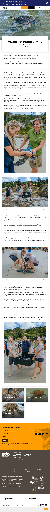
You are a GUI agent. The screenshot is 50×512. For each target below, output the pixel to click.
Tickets (24, 7)
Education (27, 469)
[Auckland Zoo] (5, 8)
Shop (31, 7)
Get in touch (39, 469)
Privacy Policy (7, 444)
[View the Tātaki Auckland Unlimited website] (42, 505)
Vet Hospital (27, 471)
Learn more (36, 508)
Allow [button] (46, 509)
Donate (14, 471)
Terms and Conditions (22, 505)
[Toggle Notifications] (46, 7)
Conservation (28, 467)
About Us (38, 467)
